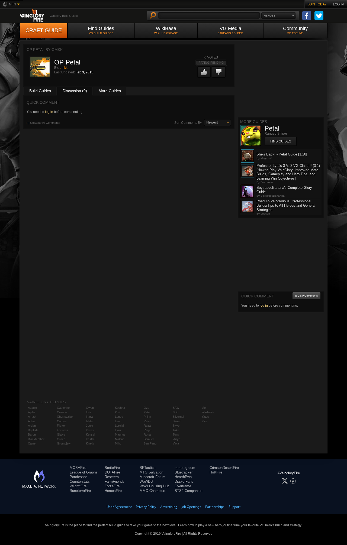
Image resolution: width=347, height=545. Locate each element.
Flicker (61, 425)
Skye (176, 425)
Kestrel (90, 439)
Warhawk (208, 412)
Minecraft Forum (152, 477)
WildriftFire (78, 486)
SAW (176, 407)
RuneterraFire (80, 491)
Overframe (183, 486)
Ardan (32, 425)
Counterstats (80, 481)
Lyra (118, 430)
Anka (31, 421)
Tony (176, 434)
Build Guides (40, 91)
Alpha (31, 412)
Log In (338, 4)
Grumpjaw (63, 443)
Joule (89, 425)
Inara (89, 416)
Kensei (90, 434)
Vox (204, 407)
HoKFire (216, 472)
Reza (147, 425)
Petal (147, 412)
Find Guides (101, 30)
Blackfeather (36, 439)
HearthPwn (183, 477)
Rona (147, 434)
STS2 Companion (188, 491)
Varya (176, 439)
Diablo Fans (184, 481)
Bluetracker (183, 472)
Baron (32, 434)
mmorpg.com (185, 468)
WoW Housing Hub (154, 486)
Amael (32, 416)
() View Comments (306, 295)
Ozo (146, 407)
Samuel (148, 439)
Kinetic (90, 443)
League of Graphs (84, 472)
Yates (205, 416)
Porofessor (78, 477)
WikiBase (166, 30)
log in (49, 112)
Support (234, 506)
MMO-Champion (152, 491)
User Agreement (119, 506)
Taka (176, 430)
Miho (118, 443)
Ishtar (90, 421)
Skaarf (177, 421)
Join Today (317, 4)
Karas (90, 430)
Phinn (147, 416)
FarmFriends (114, 481)
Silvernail (178, 416)
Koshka (120, 407)
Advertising (168, 506)
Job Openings (191, 506)
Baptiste (33, 430)
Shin (175, 412)
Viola (176, 443)
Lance (119, 416)
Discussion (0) (75, 91)
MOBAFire (78, 468)
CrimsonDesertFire (224, 468)
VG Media (230, 30)
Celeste (62, 412)
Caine (32, 443)
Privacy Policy (146, 506)
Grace (61, 439)
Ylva (204, 421)
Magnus (120, 434)
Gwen (90, 407)
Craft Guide (43, 30)
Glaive (61, 434)
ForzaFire (112, 486)
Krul (117, 412)
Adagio (32, 407)
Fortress (62, 430)
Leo (117, 421)
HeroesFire (113, 491)
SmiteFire (112, 468)
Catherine (63, 407)
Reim (147, 421)
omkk (64, 68)
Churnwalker (65, 416)
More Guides (110, 91)
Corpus (62, 421)
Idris (89, 412)
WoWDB (146, 481)
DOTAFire (112, 472)
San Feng (150, 443)
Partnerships (214, 506)
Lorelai (119, 425)
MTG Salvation (151, 472)
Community (295, 30)
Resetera (112, 477)
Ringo (147, 430)
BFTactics (148, 468)
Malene (119, 439)
